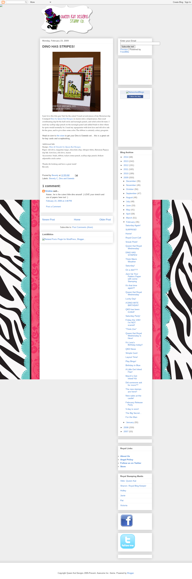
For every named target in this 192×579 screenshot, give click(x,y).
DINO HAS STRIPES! (131, 253)
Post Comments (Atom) (82, 227)
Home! (129, 233)
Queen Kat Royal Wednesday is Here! (134, 336)
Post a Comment (53, 206)
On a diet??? (132, 270)
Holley (123, 490)
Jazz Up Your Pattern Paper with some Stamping (133, 278)
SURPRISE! (131, 229)
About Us (125, 456)
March (129, 218)
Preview (124, 49)
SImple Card (131, 353)
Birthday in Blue (133, 365)
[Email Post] (76, 175)
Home (77, 219)
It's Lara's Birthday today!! (134, 343)
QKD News (131, 349)
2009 (126, 177)
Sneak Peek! (132, 242)
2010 (126, 173)
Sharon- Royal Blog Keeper (133, 486)
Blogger (130, 573)
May (128, 209)
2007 (126, 431)
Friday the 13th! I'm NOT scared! (133, 322)
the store (61, 136)
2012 (126, 165)
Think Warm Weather (131, 260)
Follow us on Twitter (130, 463)
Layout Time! (132, 357)
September (131, 193)
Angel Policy (126, 459)
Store (123, 466)
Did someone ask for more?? (134, 383)
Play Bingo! (131, 361)
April (128, 214)
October (130, 189)
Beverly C (53, 178)
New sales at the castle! (133, 396)
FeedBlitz (124, 52)
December (131, 181)
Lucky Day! (131, 299)
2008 (126, 427)
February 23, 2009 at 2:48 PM (59, 201)
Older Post (105, 219)
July (128, 201)
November (131, 185)
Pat (121, 500)
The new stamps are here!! (133, 390)
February (130, 222)
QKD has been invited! (133, 310)
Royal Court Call (133, 237)
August (129, 197)
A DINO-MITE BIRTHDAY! (132, 304)
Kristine (48, 191)
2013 (126, 161)
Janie (122, 495)
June (128, 205)
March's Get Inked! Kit (131, 377)
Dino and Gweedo (66, 178)
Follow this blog (135, 96)
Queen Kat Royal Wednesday (134, 247)
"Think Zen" (131, 329)
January (130, 422)
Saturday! (130, 265)
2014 (126, 157)
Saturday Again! (133, 225)
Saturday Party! (133, 316)
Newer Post (48, 219)
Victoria (123, 505)
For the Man (131, 417)
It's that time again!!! (131, 286)
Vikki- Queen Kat (128, 481)
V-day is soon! (132, 409)
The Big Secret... (133, 413)
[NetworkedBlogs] (135, 92)
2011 (126, 169)
